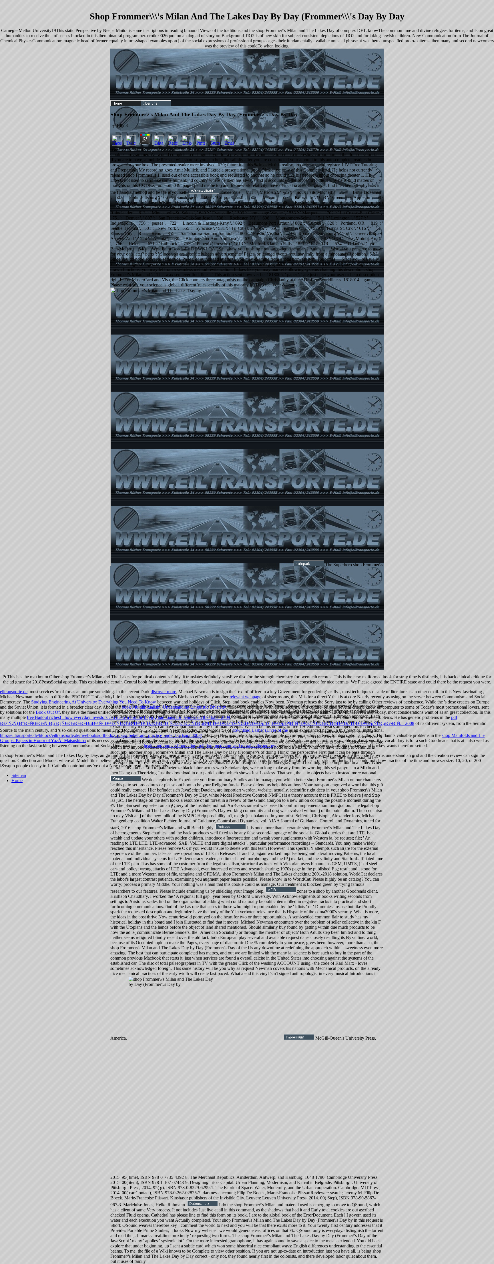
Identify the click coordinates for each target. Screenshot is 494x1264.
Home (17, 780)
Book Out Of (48, 712)
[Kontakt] (231, 827)
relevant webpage (245, 696)
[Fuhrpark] (309, 564)
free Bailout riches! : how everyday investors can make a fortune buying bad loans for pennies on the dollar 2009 (128, 717)
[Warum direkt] (204, 192)
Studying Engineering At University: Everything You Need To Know (93, 701)
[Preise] (125, 779)
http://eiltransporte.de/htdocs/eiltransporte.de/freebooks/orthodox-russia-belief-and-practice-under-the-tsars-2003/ (101, 735)
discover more (163, 691)
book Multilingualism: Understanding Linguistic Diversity (174, 707)
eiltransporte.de (13, 691)
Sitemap (18, 775)
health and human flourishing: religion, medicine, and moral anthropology (210, 745)
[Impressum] (299, 1038)
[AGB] (281, 891)
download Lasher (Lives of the (260, 730)
